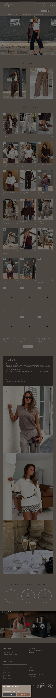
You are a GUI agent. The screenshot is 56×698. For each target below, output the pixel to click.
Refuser (10, 694)
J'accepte (23, 694)
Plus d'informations (7, 691)
